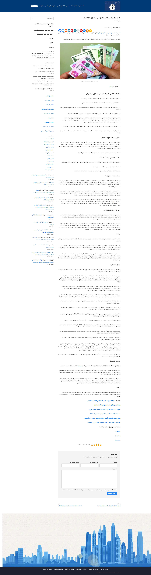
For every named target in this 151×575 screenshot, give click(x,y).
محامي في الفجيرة (49, 113)
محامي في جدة (50, 104)
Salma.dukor (50, 252)
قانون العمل (69, 6)
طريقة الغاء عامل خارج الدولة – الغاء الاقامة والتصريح (104, 409)
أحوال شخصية (50, 139)
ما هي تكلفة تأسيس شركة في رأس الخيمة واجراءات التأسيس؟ (102, 418)
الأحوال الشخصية (49, 144)
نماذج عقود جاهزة (49, 100)
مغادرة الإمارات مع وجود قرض (46, 68)
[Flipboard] (81, 30)
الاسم (115, 462)
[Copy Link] (90, 30)
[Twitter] (63, 30)
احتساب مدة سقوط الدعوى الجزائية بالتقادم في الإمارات (104, 422)
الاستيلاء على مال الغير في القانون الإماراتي (109, 33)
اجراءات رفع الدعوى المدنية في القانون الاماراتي (101, 401)
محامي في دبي (104, 569)
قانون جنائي (52, 6)
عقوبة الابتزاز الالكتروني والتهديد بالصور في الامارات (105, 414)
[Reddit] (66, 30)
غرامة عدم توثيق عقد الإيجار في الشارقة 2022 (107, 405)
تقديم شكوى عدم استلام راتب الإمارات (44, 81)
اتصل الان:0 (34, 6)
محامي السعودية (49, 122)
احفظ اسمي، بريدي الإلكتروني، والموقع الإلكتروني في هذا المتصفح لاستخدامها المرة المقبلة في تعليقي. (89, 490)
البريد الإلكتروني (94, 462)
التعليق (115, 469)
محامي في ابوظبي (93, 569)
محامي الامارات (116, 573)
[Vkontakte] (84, 30)
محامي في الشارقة (81, 569)
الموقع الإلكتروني (74, 462)
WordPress (100, 573)
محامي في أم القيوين (48, 126)
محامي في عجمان (47, 569)
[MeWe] (75, 30)
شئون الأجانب (50, 156)
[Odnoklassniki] (87, 30)
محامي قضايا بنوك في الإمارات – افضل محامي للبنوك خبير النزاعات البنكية (44, 208)
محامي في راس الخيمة (48, 109)
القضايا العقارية (49, 150)
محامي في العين (58, 569)
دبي (114, 201)
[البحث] (32, 18)
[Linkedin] (69, 30)
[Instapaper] (78, 30)
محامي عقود (50, 167)
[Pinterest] (72, 30)
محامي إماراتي (50, 96)
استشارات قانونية (79, 6)
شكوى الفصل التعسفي (47, 131)
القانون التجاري (61, 6)
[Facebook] (59, 30)
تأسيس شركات (43, 6)
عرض (110, 86)
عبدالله (52, 182)
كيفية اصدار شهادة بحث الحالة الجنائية (43, 66)
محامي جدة (51, 118)
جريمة (79, 366)
